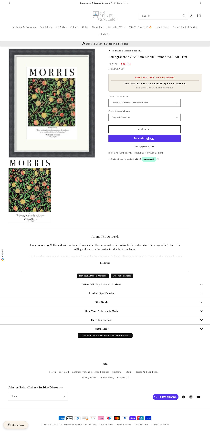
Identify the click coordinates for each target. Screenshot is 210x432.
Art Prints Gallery (56, 424)
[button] (116, 27)
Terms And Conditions (147, 372)
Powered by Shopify (73, 424)
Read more (105, 263)
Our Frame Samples (122, 276)
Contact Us (122, 378)
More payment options (144, 146)
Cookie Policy (107, 378)
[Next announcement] (200, 3)
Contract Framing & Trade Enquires (90, 372)
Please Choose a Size (118, 96)
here (160, 153)
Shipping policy (141, 424)
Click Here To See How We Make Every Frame (105, 335)
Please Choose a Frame (119, 111)
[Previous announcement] (9, 3)
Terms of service (124, 424)
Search (52, 372)
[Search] (184, 15)
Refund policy (91, 424)
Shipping (117, 372)
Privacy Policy (89, 378)
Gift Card (64, 372)
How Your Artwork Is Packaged (92, 276)
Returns (128, 372)
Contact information (160, 424)
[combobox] (163, 16)
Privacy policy (107, 424)
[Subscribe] (63, 397)
